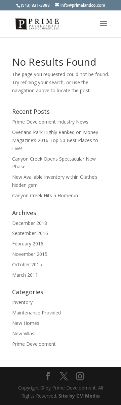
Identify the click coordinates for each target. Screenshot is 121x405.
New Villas (23, 333)
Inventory (22, 302)
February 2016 (27, 243)
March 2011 (25, 275)
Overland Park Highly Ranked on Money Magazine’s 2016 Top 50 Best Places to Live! (55, 140)
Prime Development (34, 344)
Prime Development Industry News (50, 122)
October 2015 (27, 264)
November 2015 (29, 254)
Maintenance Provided (36, 312)
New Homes (25, 323)
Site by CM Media (79, 396)
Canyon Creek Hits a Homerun (45, 195)
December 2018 (29, 223)
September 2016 (30, 233)
